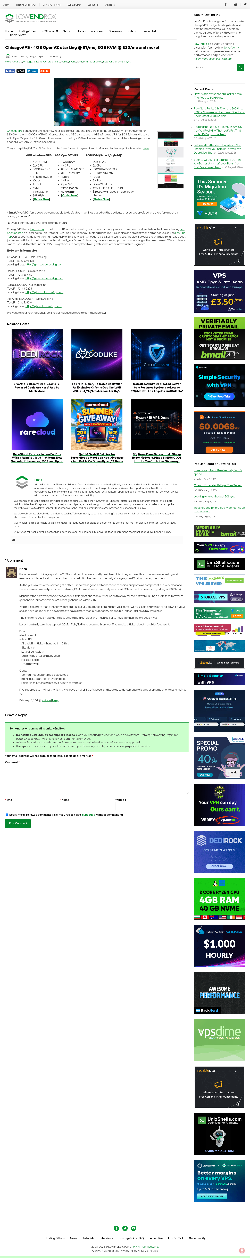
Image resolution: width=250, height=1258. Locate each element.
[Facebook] (225, 4)
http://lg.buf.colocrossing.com (44, 292)
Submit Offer (74, 4)
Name (64, 799)
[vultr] (219, 217)
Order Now (41, 199)
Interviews (97, 31)
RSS (142, 1250)
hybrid (72, 61)
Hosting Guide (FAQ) (26, 4)
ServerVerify (18, 35)
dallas (64, 61)
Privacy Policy (128, 1250)
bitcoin (9, 61)
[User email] (13, 540)
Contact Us (111, 1250)
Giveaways (115, 31)
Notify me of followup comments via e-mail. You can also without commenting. (66, 814)
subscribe (88, 814)
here (146, 148)
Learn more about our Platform (213, 58)
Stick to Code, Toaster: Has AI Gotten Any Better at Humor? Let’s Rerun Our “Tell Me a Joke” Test (217, 163)
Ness (23, 569)
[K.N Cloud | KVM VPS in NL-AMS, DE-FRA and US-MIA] (219, 452)
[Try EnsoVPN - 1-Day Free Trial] (219, 405)
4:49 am (46, 700)
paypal (127, 61)
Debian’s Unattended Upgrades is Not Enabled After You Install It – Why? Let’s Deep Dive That (217, 148)
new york (108, 61)
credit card (54, 61)
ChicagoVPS (15, 130)
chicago (27, 61)
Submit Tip (93, 4)
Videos (132, 31)
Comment (12, 762)
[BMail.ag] (219, 358)
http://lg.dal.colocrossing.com (44, 278)
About (6, 4)
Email (9, 799)
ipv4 (79, 61)
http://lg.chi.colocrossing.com (44, 264)
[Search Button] (240, 67)
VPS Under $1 (50, 31)
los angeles (95, 61)
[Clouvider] (219, 311)
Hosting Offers (27, 31)
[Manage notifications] (242, 1250)
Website (120, 799)
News (66, 31)
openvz (118, 61)
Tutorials (80, 31)
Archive (96, 1250)
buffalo (18, 61)
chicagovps (40, 61)
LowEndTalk (149, 31)
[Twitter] (245, 4)
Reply (55, 700)
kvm (85, 61)
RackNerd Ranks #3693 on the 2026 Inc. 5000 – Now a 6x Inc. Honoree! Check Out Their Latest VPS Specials (219, 112)
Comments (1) (54, 56)
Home (9, 31)
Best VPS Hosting (52, 4)
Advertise (110, 4)
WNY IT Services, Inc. (146, 1246)
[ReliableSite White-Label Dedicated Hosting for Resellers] (219, 264)
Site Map (152, 1250)
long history (37, 229)
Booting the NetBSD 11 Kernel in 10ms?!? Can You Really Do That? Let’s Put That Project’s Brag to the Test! (218, 130)
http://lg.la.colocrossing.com (44, 306)
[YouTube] (235, 4)
